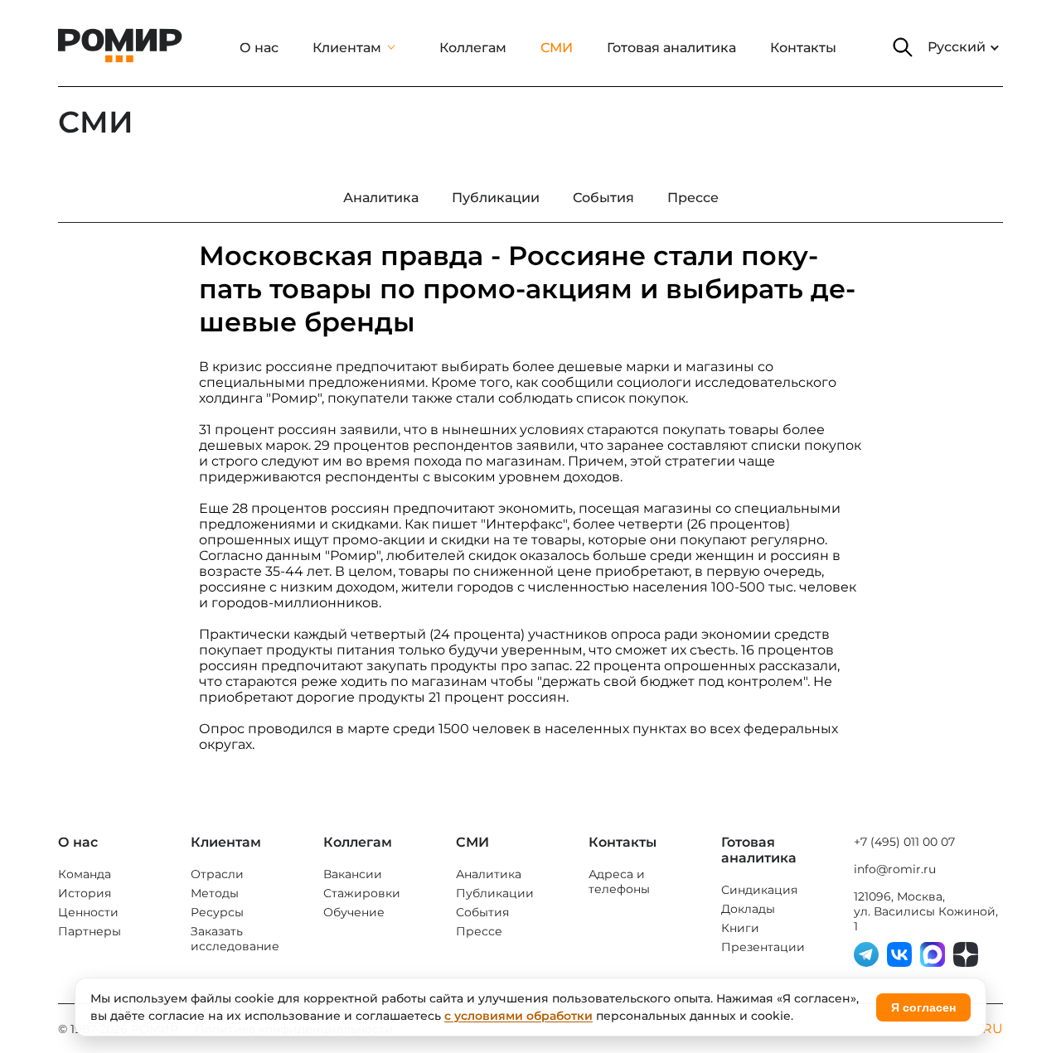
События (482, 912)
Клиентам (346, 48)
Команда (84, 874)
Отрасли (217, 874)
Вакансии (352, 874)
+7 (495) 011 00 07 (904, 841)
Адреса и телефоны (619, 881)
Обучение (354, 912)
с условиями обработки (518, 1015)
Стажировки (361, 893)
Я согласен (923, 1007)
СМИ (556, 48)
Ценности (88, 912)
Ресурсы (217, 912)
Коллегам (472, 48)
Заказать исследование (235, 939)
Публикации (495, 893)
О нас (259, 48)
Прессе (479, 931)
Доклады (748, 908)
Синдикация (759, 889)
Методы (215, 893)
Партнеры (89, 931)
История (84, 893)
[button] (902, 47)
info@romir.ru (895, 869)
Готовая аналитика (671, 48)
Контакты (803, 48)
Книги (740, 927)
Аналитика (488, 874)
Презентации (763, 946)
